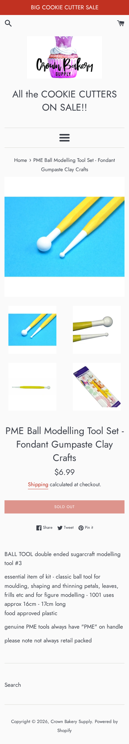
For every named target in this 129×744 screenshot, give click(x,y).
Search (12, 685)
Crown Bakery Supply (71, 721)
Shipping (38, 484)
